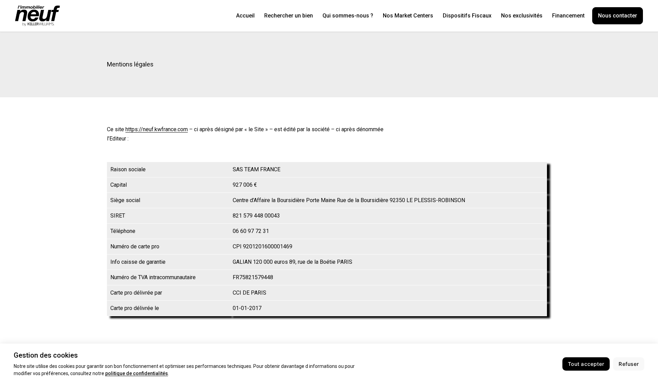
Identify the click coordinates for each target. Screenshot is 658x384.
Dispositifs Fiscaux (467, 15)
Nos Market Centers (408, 15)
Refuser (629, 364)
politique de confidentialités (136, 373)
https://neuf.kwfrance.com (156, 129)
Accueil (245, 15)
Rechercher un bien (288, 15)
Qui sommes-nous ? (347, 15)
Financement (568, 15)
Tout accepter (586, 364)
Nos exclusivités (522, 15)
